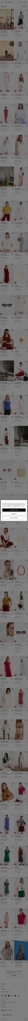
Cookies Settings (14, 517)
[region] (14, 510)
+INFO (22, 506)
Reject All (14, 513)
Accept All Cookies (14, 510)
